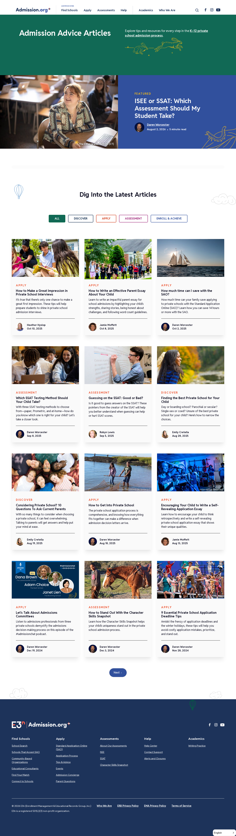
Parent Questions (65, 781)
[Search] (197, 10)
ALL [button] (57, 218)
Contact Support (153, 752)
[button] (33, 10)
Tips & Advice (63, 762)
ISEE (102, 752)
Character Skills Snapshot (114, 764)
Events (59, 768)
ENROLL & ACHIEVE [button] (169, 218)
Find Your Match (20, 774)
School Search (19, 745)
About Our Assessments (113, 745)
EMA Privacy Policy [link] (155, 805)
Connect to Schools (22, 781)
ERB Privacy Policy (128, 805)
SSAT (102, 758)
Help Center (150, 745)
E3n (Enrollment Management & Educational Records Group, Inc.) (56, 806)
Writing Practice (197, 745)
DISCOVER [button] (80, 218)
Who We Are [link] (104, 805)
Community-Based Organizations (22, 760)
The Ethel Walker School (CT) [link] (96, 144)
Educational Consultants (25, 768)
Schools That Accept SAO (26, 752)
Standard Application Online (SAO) (71, 747)
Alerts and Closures (155, 758)
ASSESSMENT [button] (133, 218)
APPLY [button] (106, 218)
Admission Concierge (67, 774)
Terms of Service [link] (181, 805)
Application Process (67, 755)
